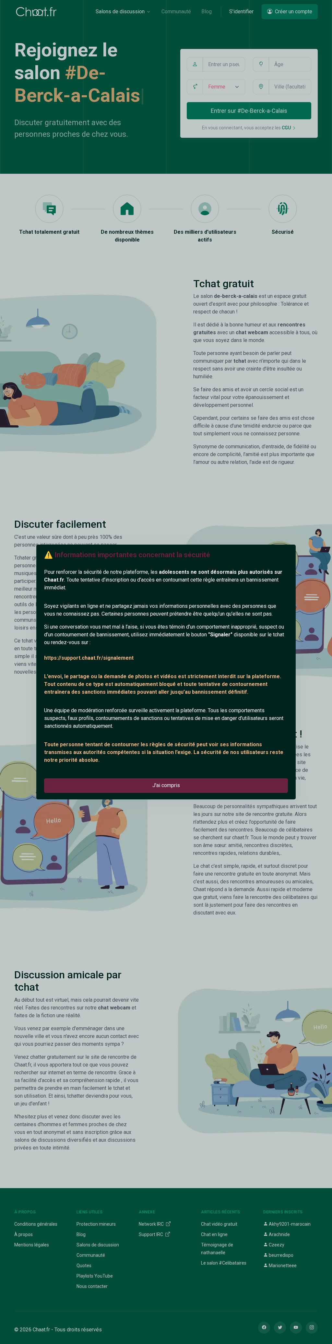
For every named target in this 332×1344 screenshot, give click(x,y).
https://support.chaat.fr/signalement (89, 658)
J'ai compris (166, 785)
